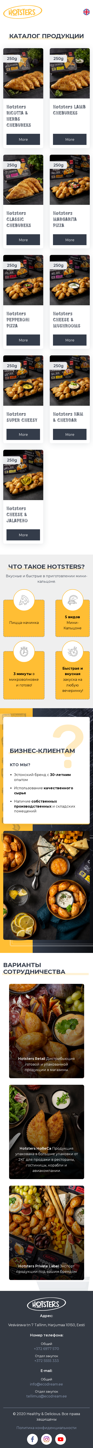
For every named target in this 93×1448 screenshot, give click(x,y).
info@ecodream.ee (46, 1384)
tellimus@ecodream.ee (46, 1396)
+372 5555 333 (46, 1361)
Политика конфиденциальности (46, 1428)
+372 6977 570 (46, 1349)
